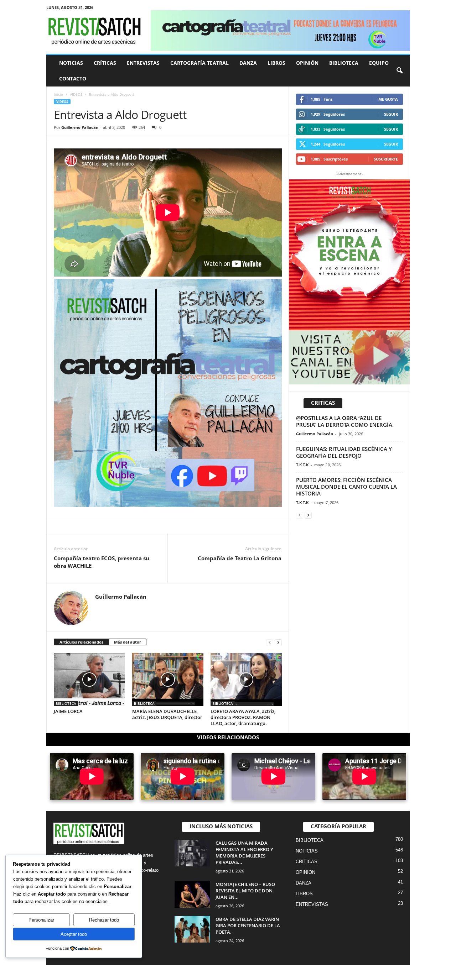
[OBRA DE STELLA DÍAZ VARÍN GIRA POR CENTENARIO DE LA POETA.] (192, 929)
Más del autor (127, 642)
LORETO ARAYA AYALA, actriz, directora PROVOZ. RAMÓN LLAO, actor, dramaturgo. (243, 717)
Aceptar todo (74, 934)
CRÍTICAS (105, 62)
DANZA (248, 62)
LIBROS (276, 62)
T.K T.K (302, 464)
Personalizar (41, 920)
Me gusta (388, 99)
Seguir (391, 114)
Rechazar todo (104, 920)
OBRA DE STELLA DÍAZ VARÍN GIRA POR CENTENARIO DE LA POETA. (248, 925)
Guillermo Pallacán (79, 127)
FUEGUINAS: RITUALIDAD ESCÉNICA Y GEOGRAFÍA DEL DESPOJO (344, 452)
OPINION (305, 872)
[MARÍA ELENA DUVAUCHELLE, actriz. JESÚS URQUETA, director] (167, 679)
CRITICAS (306, 861)
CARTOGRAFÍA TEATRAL (199, 62)
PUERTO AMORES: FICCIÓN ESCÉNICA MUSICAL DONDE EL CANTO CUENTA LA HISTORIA (346, 486)
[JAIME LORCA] (89, 679)
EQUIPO (379, 62)
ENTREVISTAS (143, 62)
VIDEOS (76, 94)
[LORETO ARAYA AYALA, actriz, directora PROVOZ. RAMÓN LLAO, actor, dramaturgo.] (246, 679)
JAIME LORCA (68, 711)
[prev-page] (269, 642)
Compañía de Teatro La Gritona (239, 558)
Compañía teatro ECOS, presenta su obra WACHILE (101, 562)
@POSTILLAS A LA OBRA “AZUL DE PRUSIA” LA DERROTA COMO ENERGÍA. (345, 421)
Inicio (58, 94)
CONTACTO (72, 78)
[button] (399, 71)
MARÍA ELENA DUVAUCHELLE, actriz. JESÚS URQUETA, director (167, 714)
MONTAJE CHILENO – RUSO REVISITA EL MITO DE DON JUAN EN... (245, 890)
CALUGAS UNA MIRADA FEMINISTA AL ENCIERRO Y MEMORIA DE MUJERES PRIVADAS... (244, 852)
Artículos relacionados (81, 642)
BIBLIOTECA (343, 62)
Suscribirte (386, 159)
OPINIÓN (307, 62)
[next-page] (278, 642)
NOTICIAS (71, 62)
